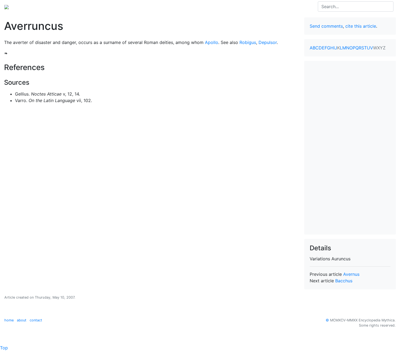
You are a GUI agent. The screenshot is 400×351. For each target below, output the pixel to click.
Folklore (111, 6)
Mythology (26, 6)
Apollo (211, 42)
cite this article (360, 26)
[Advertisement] (350, 147)
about (21, 320)
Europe (49, 6)
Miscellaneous (137, 6)
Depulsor (268, 42)
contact (36, 320)
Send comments (326, 26)
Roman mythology (79, 6)
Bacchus (343, 280)
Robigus (247, 42)
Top (4, 347)
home (9, 320)
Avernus (351, 274)
